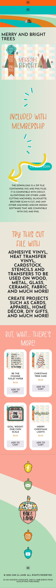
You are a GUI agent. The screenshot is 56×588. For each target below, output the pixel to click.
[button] (28, 2)
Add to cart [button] (15, 391)
